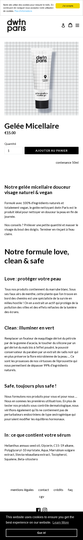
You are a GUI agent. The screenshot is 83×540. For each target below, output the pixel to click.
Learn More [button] (61, 522)
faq (70, 490)
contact (43, 490)
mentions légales (22, 490)
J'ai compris (67, 5)
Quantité (10, 143)
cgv (41, 496)
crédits (58, 490)
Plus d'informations (23, 10)
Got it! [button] (41, 532)
